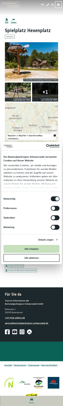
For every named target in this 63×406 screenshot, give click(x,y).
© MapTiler (21, 135)
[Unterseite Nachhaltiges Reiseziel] (9, 383)
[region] (31, 122)
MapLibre (12, 135)
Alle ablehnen (31, 258)
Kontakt (8, 365)
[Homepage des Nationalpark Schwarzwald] (24, 383)
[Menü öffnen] (58, 4)
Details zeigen (46, 239)
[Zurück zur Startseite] (10, 4)
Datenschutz (20, 365)
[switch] (55, 208)
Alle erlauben (31, 249)
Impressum (34, 365)
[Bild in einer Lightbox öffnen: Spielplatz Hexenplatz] (31, 61)
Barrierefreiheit (49, 365)
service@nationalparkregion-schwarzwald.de (26, 323)
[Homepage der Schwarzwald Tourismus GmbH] (53, 383)
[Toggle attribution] (55, 135)
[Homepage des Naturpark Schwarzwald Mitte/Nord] (39, 383)
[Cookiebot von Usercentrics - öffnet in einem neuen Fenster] (46, 146)
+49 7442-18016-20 (15, 318)
